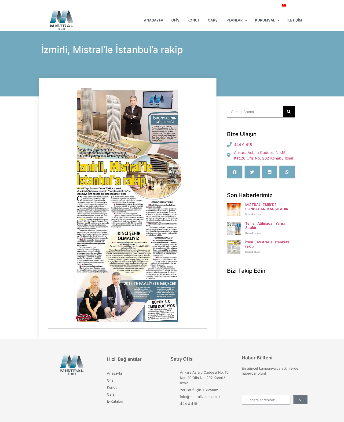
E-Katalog (115, 401)
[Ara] (289, 111)
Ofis (175, 20)
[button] (234, 172)
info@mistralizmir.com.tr (200, 396)
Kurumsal (265, 20)
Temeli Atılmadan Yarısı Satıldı (265, 225)
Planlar (235, 20)
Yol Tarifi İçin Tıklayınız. (199, 390)
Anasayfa (153, 20)
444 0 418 (188, 403)
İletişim (294, 20)
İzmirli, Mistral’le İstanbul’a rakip (267, 244)
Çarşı (213, 20)
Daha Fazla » (253, 214)
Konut (193, 20)
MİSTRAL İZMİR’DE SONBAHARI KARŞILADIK (266, 206)
